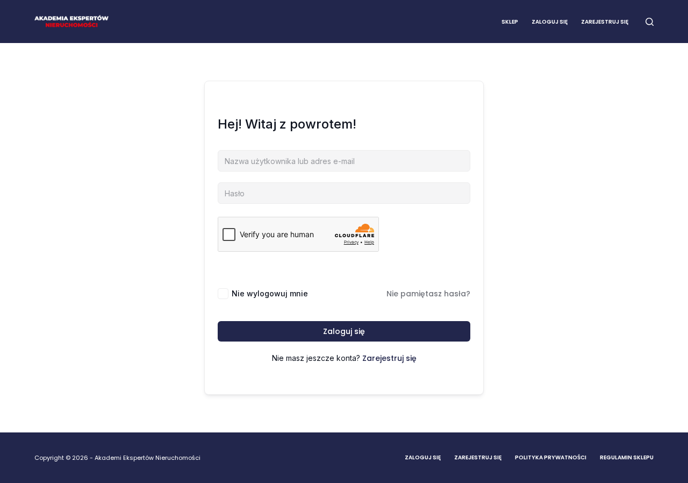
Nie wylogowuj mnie (270, 293)
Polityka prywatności (550, 457)
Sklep (509, 22)
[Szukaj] (650, 22)
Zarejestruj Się (477, 457)
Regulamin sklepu (627, 457)
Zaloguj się (550, 22)
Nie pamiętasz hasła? (428, 293)
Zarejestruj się (604, 22)
